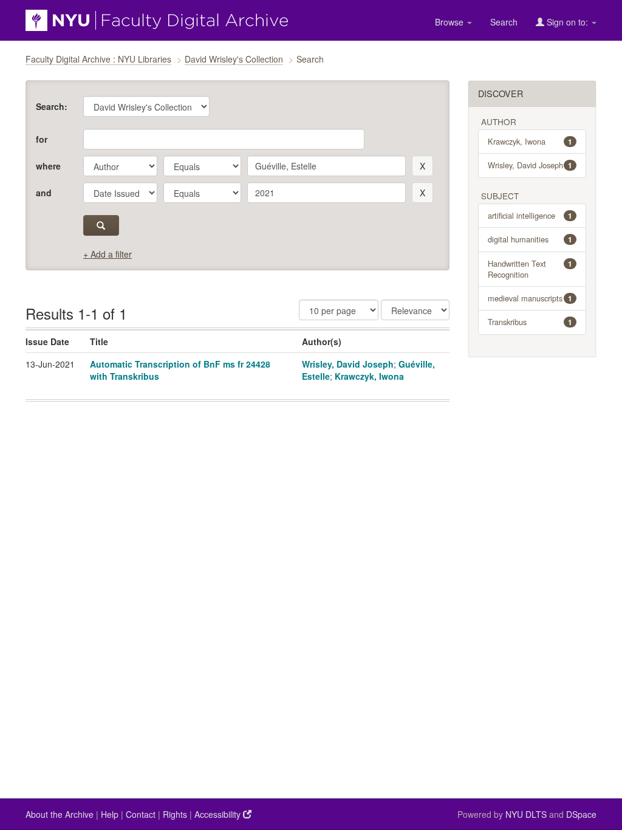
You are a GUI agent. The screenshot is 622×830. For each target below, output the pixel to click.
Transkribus (530, 322)
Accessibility (218, 814)
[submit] (101, 225)
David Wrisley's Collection (234, 59)
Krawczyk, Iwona (369, 376)
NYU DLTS (526, 814)
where (48, 166)
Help (109, 814)
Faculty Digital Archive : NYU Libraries (98, 59)
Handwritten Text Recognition (530, 269)
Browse (450, 22)
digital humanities (530, 239)
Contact (141, 814)
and (44, 193)
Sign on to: (567, 22)
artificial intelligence (530, 215)
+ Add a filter (107, 254)
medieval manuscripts (530, 298)
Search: (51, 106)
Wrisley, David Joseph (348, 364)
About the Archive (60, 814)
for (41, 139)
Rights (175, 814)
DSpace (581, 814)
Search (504, 22)
